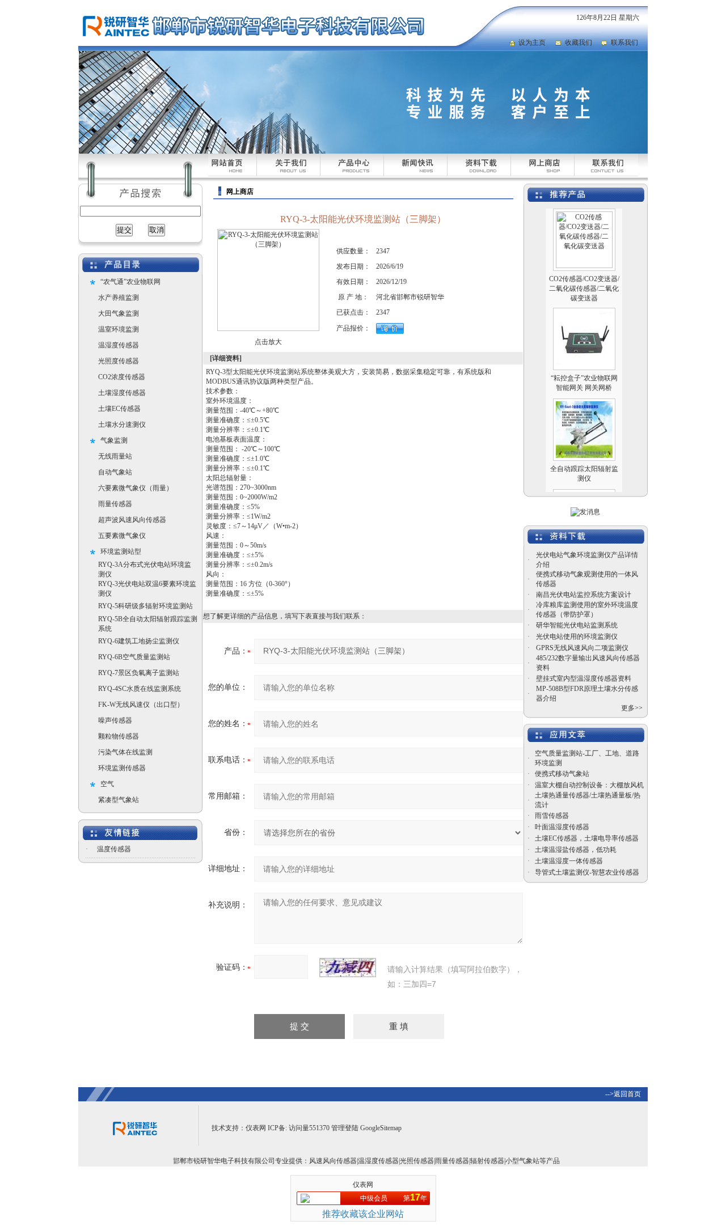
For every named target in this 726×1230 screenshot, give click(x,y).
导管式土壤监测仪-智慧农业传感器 (587, 872)
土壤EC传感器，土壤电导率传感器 (587, 838)
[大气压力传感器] (584, 483)
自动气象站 (115, 472)
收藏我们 (578, 42)
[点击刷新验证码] (347, 967)
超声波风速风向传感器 (132, 520)
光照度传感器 (118, 361)
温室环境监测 (118, 329)
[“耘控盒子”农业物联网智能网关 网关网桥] (584, 302)
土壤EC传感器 (119, 409)
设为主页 (532, 42)
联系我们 (624, 42)
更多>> (632, 708)
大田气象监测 (118, 313)
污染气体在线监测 (125, 752)
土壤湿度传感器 (122, 393)
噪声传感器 (115, 720)
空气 (107, 784)
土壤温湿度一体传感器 (569, 861)
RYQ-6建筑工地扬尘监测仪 (138, 641)
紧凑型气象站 (118, 800)
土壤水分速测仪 (122, 425)
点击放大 (268, 342)
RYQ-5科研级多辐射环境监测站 (145, 606)
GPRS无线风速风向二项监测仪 (582, 648)
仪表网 (256, 1128)
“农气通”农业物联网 (130, 282)
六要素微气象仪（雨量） (135, 488)
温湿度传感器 (118, 345)
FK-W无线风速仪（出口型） (141, 705)
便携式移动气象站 (562, 774)
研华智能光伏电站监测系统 (577, 625)
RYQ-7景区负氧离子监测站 (138, 673)
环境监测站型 (120, 551)
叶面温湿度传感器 (562, 827)
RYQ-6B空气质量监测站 (134, 657)
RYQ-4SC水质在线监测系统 (139, 689)
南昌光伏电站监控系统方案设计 (583, 595)
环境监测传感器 (122, 768)
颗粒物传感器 (118, 736)
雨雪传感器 (552, 816)
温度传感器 (114, 849)
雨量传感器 (115, 504)
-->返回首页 (623, 1094)
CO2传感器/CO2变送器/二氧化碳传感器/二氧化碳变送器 (584, 275)
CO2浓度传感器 (121, 377)
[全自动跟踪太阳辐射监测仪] (584, 392)
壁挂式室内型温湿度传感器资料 (583, 678)
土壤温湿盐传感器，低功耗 (576, 850)
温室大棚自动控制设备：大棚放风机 (589, 785)
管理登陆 (344, 1128)
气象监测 (114, 440)
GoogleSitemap (381, 1128)
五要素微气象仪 (122, 536)
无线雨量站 (115, 456)
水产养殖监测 (118, 298)
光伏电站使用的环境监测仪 (577, 637)
